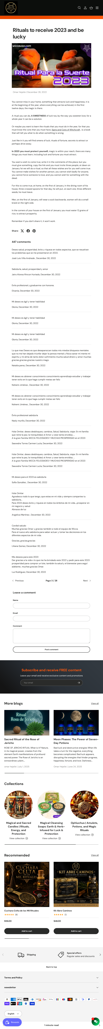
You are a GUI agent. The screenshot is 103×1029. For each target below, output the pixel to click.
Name (15, 600)
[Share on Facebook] (28, 231)
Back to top (51, 967)
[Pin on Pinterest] (34, 231)
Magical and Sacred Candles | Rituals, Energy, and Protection (18, 828)
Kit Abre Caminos (63, 910)
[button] (91, 8)
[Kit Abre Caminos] (76, 884)
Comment (17, 626)
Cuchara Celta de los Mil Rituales (21, 910)
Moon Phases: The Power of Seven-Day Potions (76, 741)
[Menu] (97, 8)
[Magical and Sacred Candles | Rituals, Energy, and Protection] (18, 805)
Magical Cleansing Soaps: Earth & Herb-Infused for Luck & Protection (51, 828)
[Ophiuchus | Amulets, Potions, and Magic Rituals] (84, 805)
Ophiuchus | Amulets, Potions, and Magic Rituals (84, 826)
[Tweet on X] (22, 231)
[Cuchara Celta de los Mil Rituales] (26, 884)
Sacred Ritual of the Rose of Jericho (21, 741)
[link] (3, 1025)
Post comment (51, 649)
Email (15, 613)
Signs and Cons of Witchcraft (66, 129)
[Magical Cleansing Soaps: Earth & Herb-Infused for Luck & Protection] (51, 805)
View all (95, 703)
